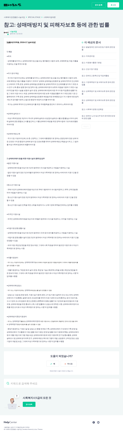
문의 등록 (98, 5)
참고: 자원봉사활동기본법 (91, 62)
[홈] (12, 4)
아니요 (69, 364)
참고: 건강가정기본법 (90, 69)
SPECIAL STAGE (34, 17)
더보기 (86, 126)
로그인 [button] (113, 5)
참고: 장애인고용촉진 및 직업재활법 (95, 76)
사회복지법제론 (50, 17)
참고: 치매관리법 (88, 56)
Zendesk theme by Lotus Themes (32, 429)
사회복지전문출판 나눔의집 (14, 17)
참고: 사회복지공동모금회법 (92, 109)
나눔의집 (13, 31)
